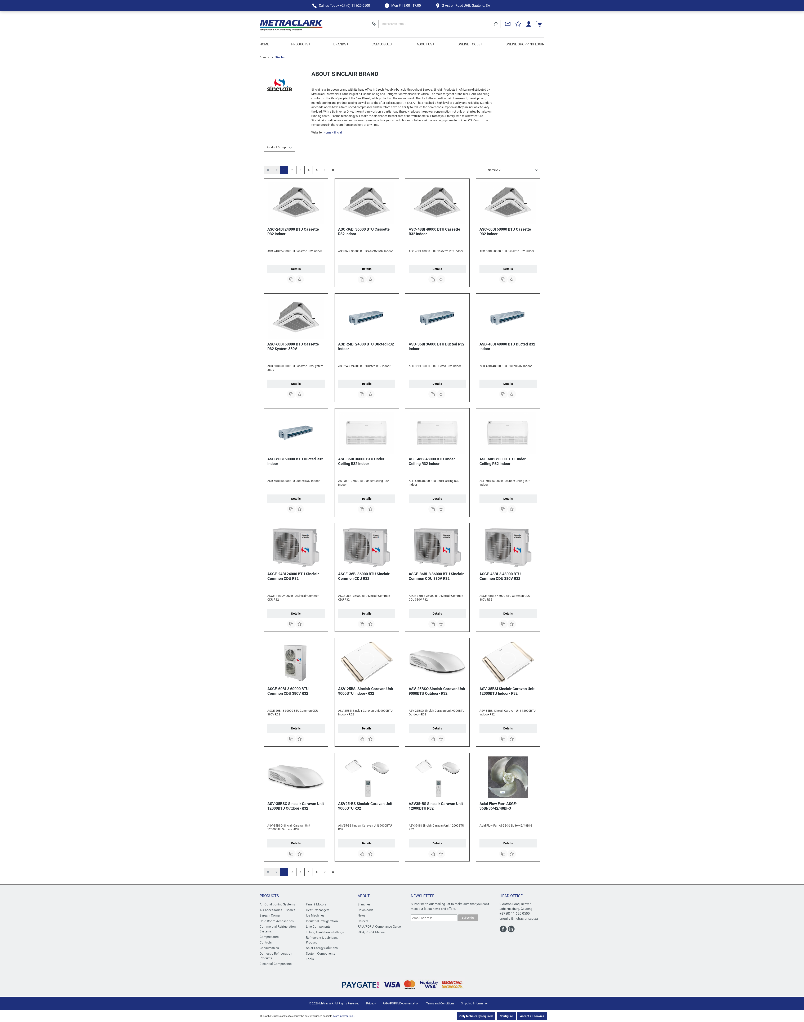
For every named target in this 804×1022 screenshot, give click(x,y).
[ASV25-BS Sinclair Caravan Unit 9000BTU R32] (367, 777)
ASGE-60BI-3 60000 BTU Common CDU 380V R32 (288, 691)
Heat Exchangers (318, 910)
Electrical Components (276, 964)
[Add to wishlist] (299, 279)
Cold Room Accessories (277, 921)
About (364, 896)
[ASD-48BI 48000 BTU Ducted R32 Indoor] (508, 318)
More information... (344, 1016)
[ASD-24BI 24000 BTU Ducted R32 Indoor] (367, 318)
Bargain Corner (270, 915)
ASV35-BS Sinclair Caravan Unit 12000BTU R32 (436, 805)
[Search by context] (374, 24)
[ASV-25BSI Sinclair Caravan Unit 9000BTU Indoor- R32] (367, 662)
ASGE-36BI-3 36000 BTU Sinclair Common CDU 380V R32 (436, 576)
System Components (320, 953)
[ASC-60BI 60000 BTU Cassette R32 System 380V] (296, 318)
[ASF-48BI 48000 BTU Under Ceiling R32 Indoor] (437, 433)
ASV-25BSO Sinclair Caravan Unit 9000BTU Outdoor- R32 (437, 691)
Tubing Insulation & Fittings (325, 932)
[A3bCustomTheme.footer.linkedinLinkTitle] (511, 930)
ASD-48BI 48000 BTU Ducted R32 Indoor (507, 346)
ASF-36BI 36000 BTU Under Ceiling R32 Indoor (361, 461)
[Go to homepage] (291, 25)
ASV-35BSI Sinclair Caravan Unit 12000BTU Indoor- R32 (507, 691)
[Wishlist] (518, 24)
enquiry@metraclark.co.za (519, 919)
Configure (506, 1016)
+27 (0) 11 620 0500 (515, 913)
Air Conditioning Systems (277, 904)
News (362, 915)
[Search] (495, 24)
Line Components (318, 926)
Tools (310, 959)
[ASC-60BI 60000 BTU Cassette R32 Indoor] (508, 203)
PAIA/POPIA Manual (371, 932)
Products (269, 896)
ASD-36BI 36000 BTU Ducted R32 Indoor (436, 346)
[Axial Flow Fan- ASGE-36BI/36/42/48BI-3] (508, 777)
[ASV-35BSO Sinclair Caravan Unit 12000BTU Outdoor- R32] (296, 777)
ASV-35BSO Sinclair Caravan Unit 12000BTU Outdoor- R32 (295, 805)
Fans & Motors (316, 904)
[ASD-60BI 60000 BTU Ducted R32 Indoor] (296, 433)
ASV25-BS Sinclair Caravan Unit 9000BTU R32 (365, 805)
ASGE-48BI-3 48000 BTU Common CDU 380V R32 (500, 576)
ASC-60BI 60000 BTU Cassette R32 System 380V (293, 346)
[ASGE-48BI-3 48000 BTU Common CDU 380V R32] (508, 548)
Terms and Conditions (440, 1003)
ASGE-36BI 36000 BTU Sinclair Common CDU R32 (364, 576)
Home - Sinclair (333, 132)
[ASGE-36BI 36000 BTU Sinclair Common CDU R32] (367, 548)
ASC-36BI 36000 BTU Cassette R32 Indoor (364, 231)
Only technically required (476, 1016)
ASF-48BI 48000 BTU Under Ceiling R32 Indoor (432, 461)
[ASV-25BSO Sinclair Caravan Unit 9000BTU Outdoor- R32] (437, 662)
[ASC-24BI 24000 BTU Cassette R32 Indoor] (296, 203)
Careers (363, 921)
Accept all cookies (532, 1016)
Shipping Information (474, 1003)
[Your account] (528, 24)
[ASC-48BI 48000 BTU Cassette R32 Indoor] (437, 203)
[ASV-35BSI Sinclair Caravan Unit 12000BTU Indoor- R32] (508, 662)
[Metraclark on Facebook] (504, 930)
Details (296, 269)
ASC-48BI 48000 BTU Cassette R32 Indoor (434, 231)
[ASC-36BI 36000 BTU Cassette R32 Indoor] (367, 203)
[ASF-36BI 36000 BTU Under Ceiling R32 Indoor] (367, 433)
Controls (266, 942)
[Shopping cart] (539, 24)
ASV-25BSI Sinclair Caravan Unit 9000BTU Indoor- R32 (365, 691)
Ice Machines (315, 915)
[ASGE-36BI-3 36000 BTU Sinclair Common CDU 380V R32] (437, 548)
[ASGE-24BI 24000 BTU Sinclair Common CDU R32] (296, 548)
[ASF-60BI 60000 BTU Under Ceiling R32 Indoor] (508, 433)
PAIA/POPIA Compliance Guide (379, 926)
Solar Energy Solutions (322, 948)
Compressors (269, 937)
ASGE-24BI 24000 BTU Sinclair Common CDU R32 (293, 576)
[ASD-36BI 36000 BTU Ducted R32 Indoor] (437, 318)
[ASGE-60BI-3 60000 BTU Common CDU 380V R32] (296, 662)
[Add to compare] (291, 279)
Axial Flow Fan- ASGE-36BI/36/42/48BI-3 (498, 805)
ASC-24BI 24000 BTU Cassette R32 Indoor (293, 231)
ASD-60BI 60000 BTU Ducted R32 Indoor (295, 461)
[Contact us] (507, 24)
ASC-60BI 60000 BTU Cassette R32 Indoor (505, 231)
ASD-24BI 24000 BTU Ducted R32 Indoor (366, 346)
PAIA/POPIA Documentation (401, 1003)
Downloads (365, 910)
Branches (364, 904)
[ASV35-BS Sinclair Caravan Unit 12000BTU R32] (437, 777)
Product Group (276, 147)
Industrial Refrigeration (322, 921)
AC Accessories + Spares (277, 910)
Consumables (269, 948)
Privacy (371, 1003)
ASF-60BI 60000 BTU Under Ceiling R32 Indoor (502, 461)
